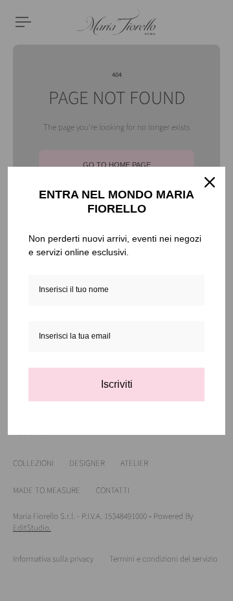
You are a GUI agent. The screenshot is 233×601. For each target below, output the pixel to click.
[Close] (209, 182)
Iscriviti (117, 384)
